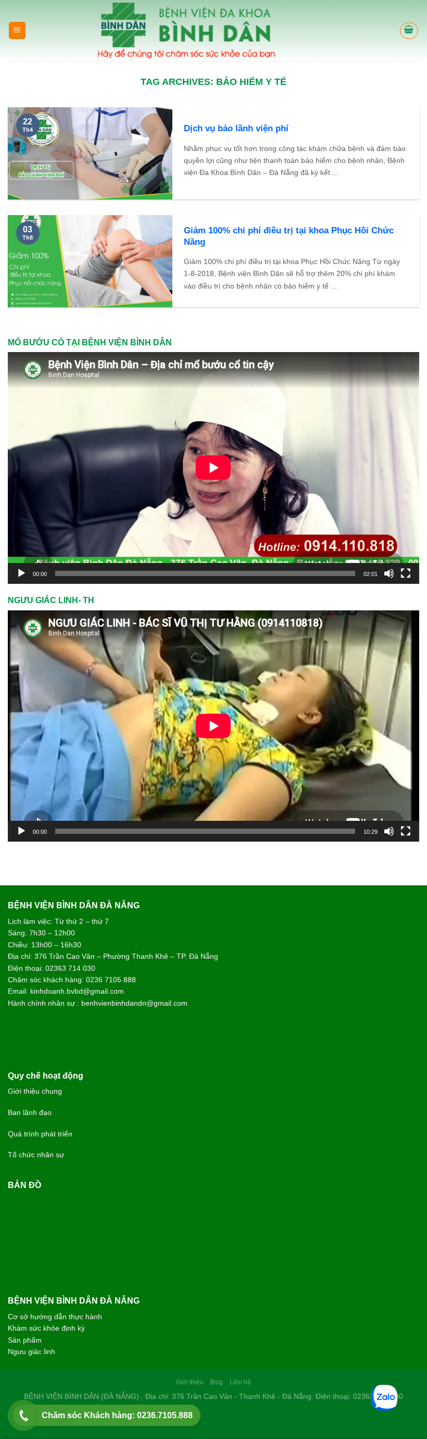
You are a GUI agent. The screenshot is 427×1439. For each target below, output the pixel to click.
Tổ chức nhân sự (36, 1154)
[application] (213, 467)
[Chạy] (21, 573)
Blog (216, 1382)
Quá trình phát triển (40, 1134)
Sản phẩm (25, 1340)
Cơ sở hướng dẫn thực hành (55, 1316)
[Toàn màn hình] (405, 573)
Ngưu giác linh (31, 1351)
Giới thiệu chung (35, 1091)
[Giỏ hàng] (409, 30)
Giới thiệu (190, 1382)
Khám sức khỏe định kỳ (46, 1328)
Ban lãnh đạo (30, 1112)
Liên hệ (240, 1382)
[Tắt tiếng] (389, 573)
